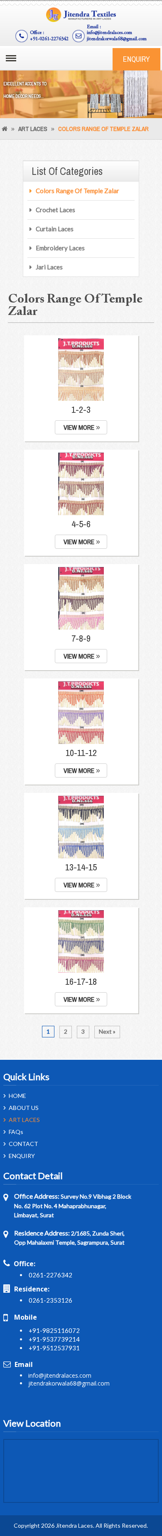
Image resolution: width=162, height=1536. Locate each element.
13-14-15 (81, 867)
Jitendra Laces (74, 1525)
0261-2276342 (50, 1275)
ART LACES (32, 128)
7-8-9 (81, 638)
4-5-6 (81, 523)
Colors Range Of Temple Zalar (77, 190)
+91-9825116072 (54, 1330)
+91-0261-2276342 (49, 38)
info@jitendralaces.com (109, 32)
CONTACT (23, 1144)
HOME (17, 1096)
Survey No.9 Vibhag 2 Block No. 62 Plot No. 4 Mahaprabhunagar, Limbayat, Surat (72, 1206)
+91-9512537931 (54, 1348)
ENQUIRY (136, 59)
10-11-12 (81, 752)
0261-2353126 (50, 1300)
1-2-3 (81, 409)
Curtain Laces (55, 229)
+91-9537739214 (54, 1339)
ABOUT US (24, 1108)
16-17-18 (81, 981)
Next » (107, 1031)
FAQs (16, 1132)
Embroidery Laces (60, 248)
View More (79, 427)
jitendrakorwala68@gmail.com (117, 38)
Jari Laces (49, 267)
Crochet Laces (55, 209)
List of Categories (67, 171)
